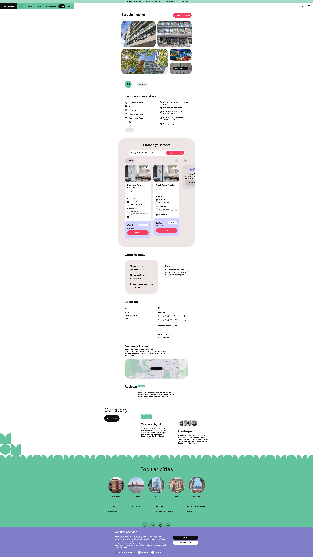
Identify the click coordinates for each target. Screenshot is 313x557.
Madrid (28, 6)
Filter (131, 161)
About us (110, 418)
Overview (39, 6)
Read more (142, 84)
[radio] (128, 202)
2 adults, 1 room (157, 153)
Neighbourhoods (51, 6)
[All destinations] (21, 6)
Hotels (62, 6)
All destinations (112, 511)
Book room (137, 233)
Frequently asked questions (164, 511)
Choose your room (181, 15)
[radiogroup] (137, 203)
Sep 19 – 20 (143, 225)
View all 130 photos (179, 68)
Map (68, 6)
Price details (131, 228)
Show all (128, 130)
